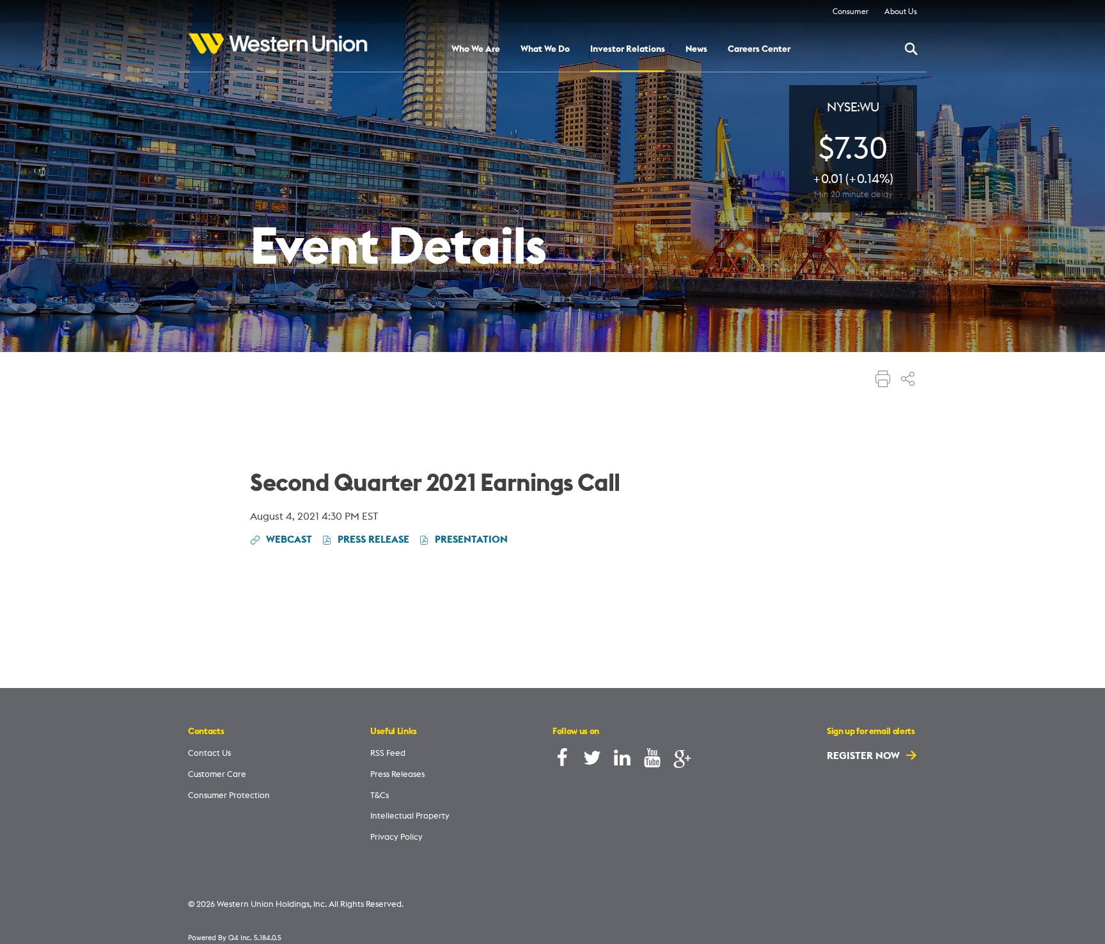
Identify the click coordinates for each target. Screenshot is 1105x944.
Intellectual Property (410, 815)
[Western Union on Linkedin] (622, 760)
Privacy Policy (396, 836)
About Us (900, 11)
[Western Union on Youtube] (652, 760)
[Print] (883, 380)
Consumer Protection (229, 795)
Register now (864, 755)
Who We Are (475, 49)
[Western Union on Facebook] (562, 760)
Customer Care (217, 774)
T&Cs (379, 795)
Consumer (850, 11)
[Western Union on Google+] (682, 760)
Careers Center (759, 49)
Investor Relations (627, 49)
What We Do (545, 49)
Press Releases (397, 774)
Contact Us (209, 753)
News (696, 49)
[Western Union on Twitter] (592, 760)
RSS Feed (387, 753)
